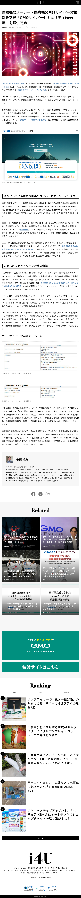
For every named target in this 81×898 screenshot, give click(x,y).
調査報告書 (24, 229)
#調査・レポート (14, 547)
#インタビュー (72, 545)
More (40, 838)
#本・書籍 (60, 547)
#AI (50, 545)
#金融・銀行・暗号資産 (26, 547)
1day (14, 693)
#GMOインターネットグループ (22, 27)
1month (66, 693)
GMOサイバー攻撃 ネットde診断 (33, 120)
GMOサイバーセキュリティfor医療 (32, 90)
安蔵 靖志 (11, 27)
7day (40, 693)
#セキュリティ (34, 27)
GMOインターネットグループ (14, 83)
